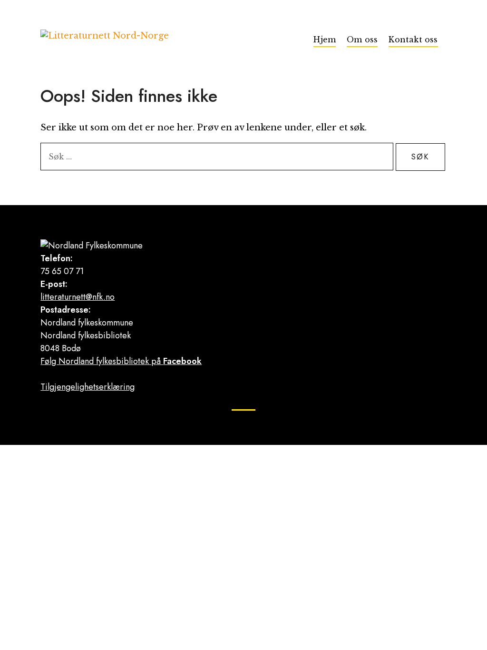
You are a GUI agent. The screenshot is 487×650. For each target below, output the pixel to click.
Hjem (324, 39)
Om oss (362, 39)
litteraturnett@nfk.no (77, 297)
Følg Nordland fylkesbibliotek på (121, 361)
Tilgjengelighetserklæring (87, 387)
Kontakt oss (413, 39)
